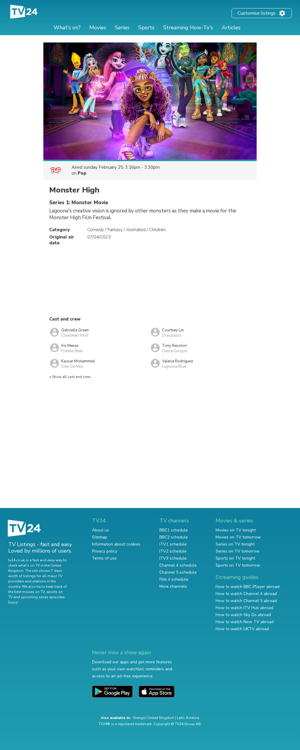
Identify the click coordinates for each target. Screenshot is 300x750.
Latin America (188, 717)
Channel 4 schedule (178, 565)
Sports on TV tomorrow (238, 565)
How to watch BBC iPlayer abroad (247, 586)
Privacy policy (104, 551)
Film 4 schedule (173, 579)
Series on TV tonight (235, 544)
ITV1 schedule (173, 544)
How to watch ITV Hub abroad (244, 608)
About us (100, 530)
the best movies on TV (26, 591)
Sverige (139, 717)
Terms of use (104, 558)
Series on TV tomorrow (238, 551)
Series (122, 27)
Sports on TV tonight (235, 558)
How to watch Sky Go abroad (243, 615)
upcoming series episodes (43, 597)
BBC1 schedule (173, 530)
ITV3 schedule (173, 558)
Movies (97, 27)
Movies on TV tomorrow (238, 537)
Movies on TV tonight (236, 530)
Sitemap (99, 537)
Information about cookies (116, 544)
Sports (146, 27)
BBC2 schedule (173, 537)
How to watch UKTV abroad (242, 629)
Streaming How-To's (188, 27)
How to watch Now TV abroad (245, 622)
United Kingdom (160, 717)
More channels (173, 586)
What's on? (67, 27)
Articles (231, 27)
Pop (82, 173)
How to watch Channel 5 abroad (246, 601)
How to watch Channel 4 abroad (246, 593)
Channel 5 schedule (178, 572)
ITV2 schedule (173, 551)
